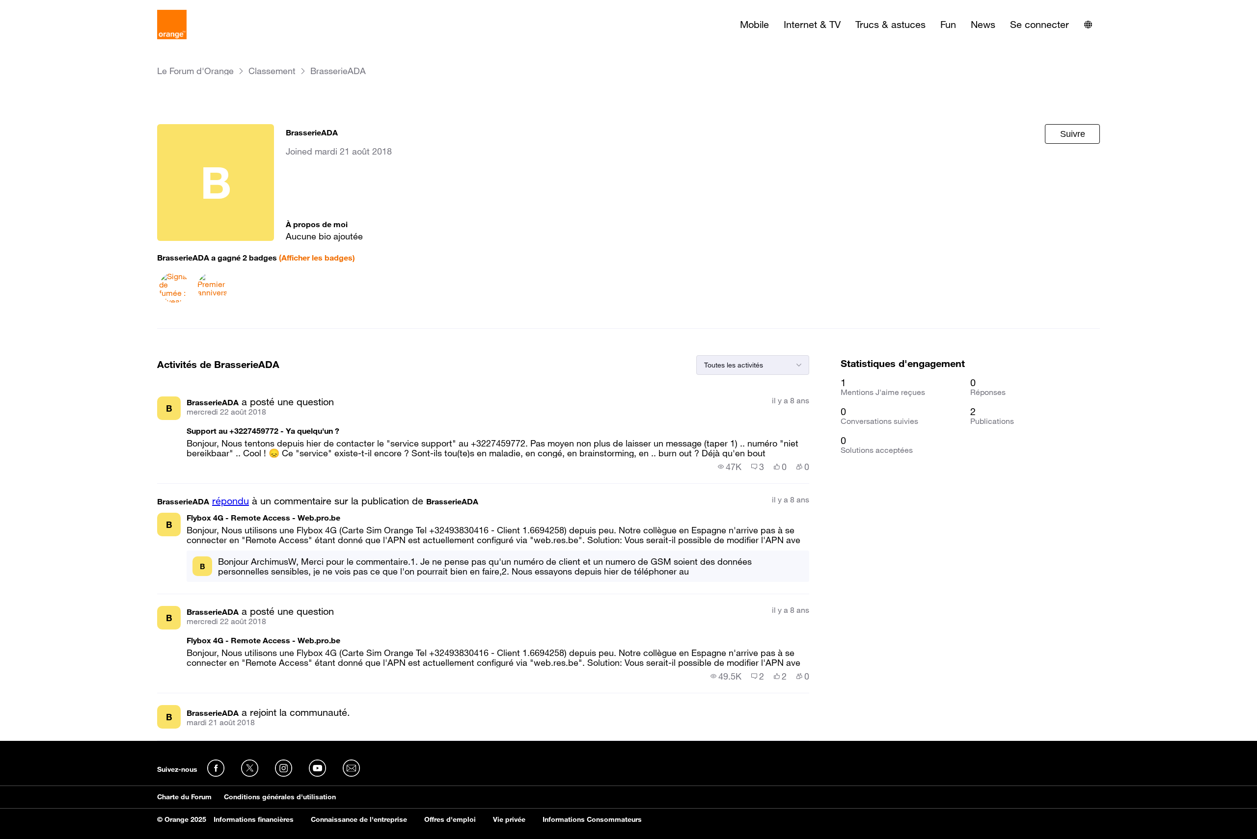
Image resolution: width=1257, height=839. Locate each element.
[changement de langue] (1088, 24)
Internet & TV (812, 24)
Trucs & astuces (890, 24)
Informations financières (254, 819)
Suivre (1072, 134)
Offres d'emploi (450, 819)
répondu (230, 501)
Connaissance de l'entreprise (359, 819)
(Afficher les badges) (317, 257)
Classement (272, 71)
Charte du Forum (184, 796)
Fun (948, 24)
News (983, 24)
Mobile (754, 24)
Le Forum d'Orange (195, 71)
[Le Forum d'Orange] (172, 24)
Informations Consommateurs (592, 819)
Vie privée (509, 819)
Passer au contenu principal (52, 7)
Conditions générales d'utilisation (280, 796)
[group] (729, 467)
